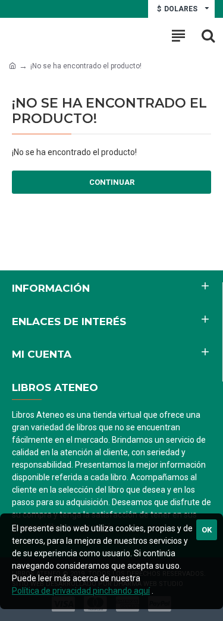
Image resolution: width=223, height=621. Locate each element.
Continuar (111, 182)
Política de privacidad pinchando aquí (81, 590)
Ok (207, 529)
